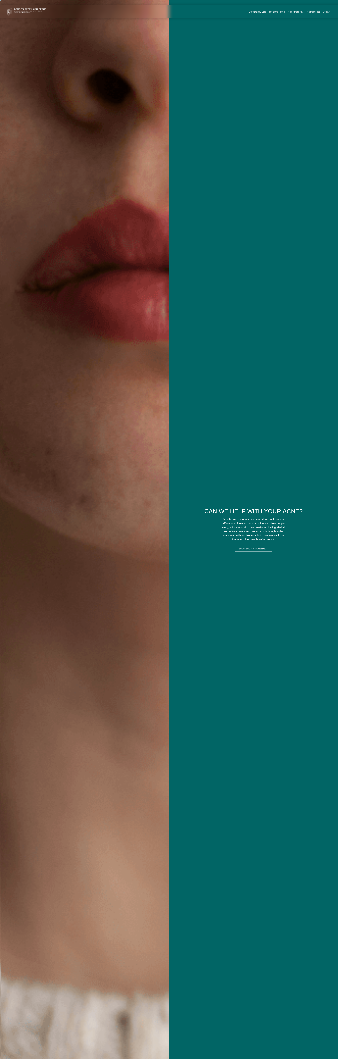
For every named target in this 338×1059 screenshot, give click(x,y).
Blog (282, 12)
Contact (326, 12)
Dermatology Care (257, 12)
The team (273, 12)
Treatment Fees (313, 12)
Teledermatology (295, 12)
